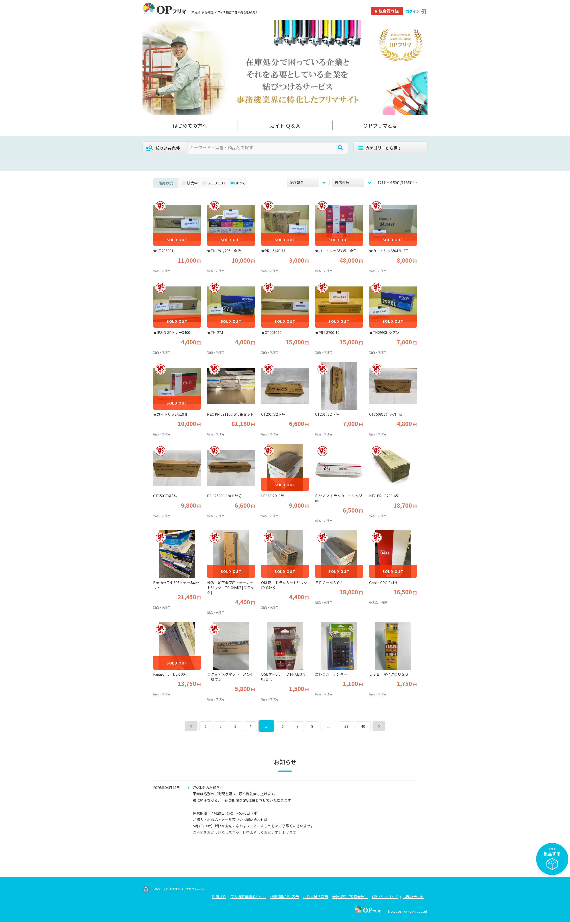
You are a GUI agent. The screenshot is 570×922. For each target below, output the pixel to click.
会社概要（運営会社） (350, 896)
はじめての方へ (190, 125)
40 (363, 726)
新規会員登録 (387, 11)
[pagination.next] (379, 726)
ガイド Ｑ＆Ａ (285, 125)
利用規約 (219, 896)
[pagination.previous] (191, 726)
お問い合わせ (413, 896)
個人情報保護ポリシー (248, 896)
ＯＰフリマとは (380, 125)
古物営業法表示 (315, 896)
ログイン (412, 11)
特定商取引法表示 (284, 896)
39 (346, 726)
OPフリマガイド (385, 896)
